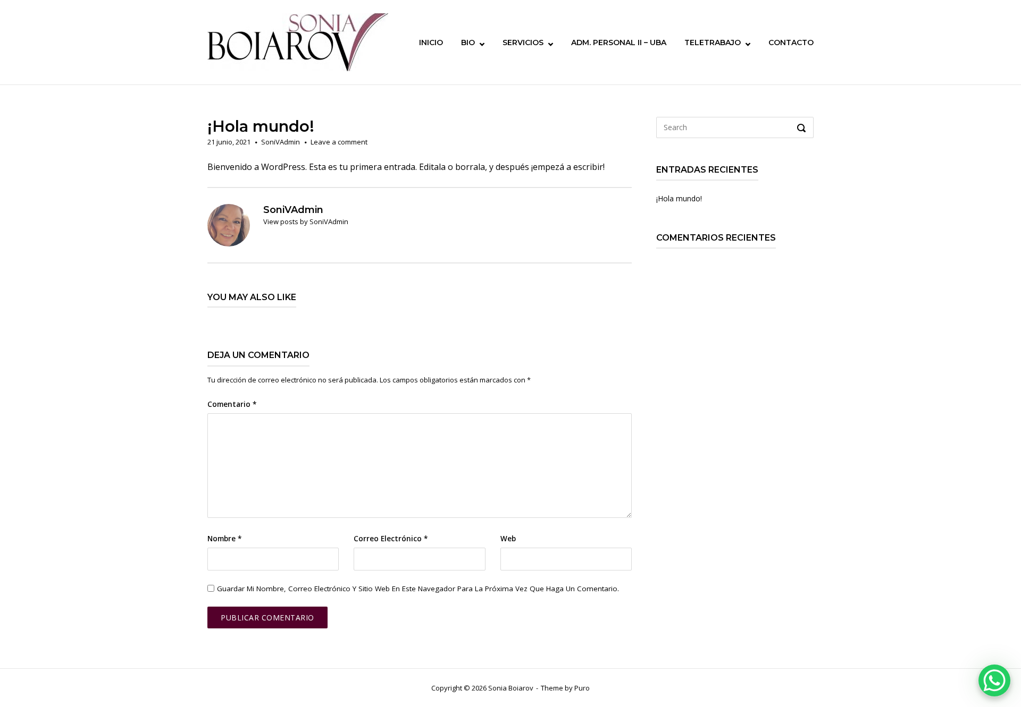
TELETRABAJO (712, 42)
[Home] (297, 41)
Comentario (231, 404)
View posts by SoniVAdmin (305, 221)
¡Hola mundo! (679, 198)
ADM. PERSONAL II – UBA (618, 42)
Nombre (224, 538)
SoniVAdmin (280, 142)
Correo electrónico (391, 538)
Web (508, 538)
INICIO (431, 42)
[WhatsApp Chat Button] (994, 680)
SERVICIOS (523, 42)
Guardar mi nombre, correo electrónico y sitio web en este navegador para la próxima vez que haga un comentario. (418, 588)
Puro (582, 688)
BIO (468, 42)
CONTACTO (791, 42)
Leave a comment (339, 142)
